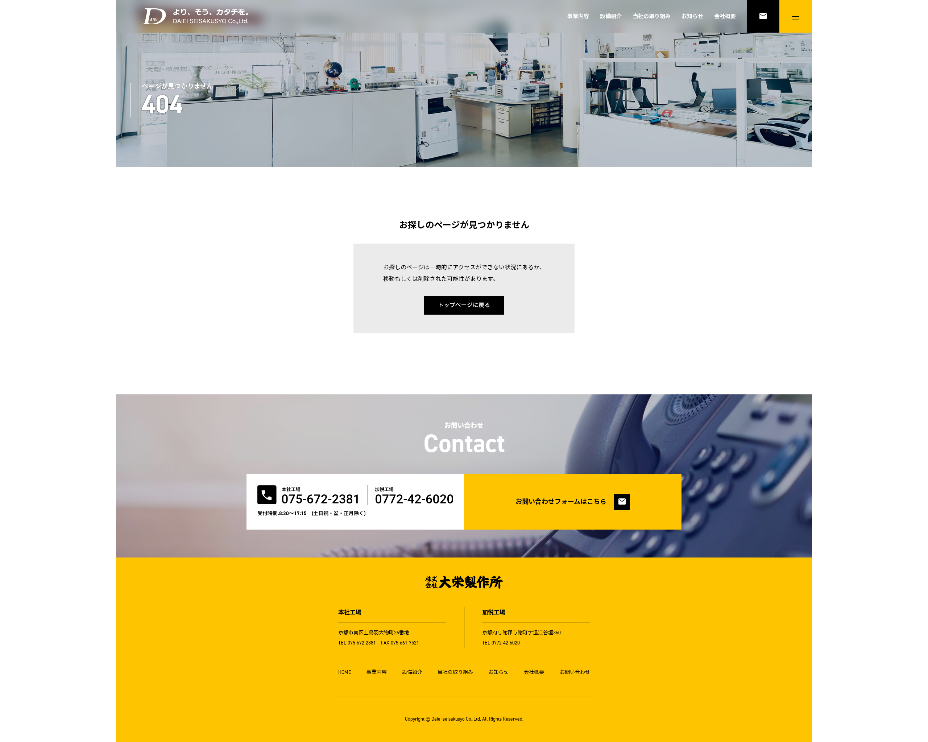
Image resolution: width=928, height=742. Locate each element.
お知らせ (692, 16)
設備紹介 (611, 16)
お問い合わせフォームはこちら (570, 502)
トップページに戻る (464, 305)
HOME (344, 672)
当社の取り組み (652, 16)
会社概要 (725, 16)
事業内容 (578, 16)
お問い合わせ (575, 672)
